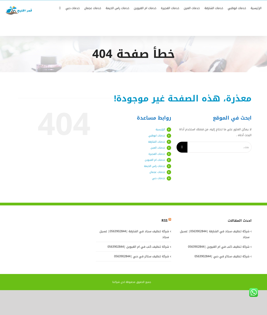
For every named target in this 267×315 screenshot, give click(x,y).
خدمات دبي (158, 178)
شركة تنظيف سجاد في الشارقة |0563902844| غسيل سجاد (134, 234)
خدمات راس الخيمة (154, 166)
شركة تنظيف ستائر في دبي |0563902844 (141, 256)
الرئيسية (160, 129)
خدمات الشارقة (156, 141)
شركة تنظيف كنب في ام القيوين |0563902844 (138, 246)
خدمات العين (158, 147)
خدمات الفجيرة (157, 154)
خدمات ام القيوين (155, 160)
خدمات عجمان (157, 172)
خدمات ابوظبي (156, 135)
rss (164, 220)
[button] (60, 7)
